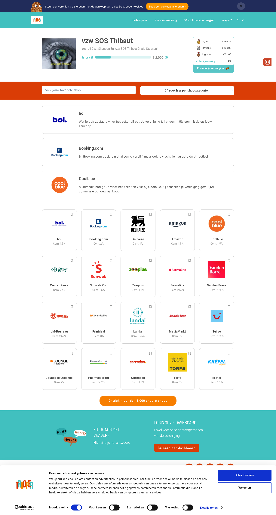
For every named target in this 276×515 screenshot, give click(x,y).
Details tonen (209, 507)
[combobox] (89, 90)
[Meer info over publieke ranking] (229, 61)
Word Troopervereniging (199, 20)
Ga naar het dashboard (177, 448)
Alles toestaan (244, 475)
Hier (97, 442)
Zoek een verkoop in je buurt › (167, 6)
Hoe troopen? (139, 20)
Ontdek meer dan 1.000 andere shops (138, 400)
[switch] (114, 507)
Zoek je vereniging (166, 20)
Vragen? (227, 20)
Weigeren (244, 487)
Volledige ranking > (206, 61)
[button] (240, 20)
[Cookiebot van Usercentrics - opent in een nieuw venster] (24, 507)
